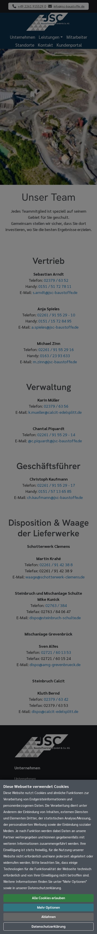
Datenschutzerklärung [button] (48, 926)
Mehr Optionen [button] (48, 907)
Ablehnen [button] (48, 917)
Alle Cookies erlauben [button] (48, 898)
